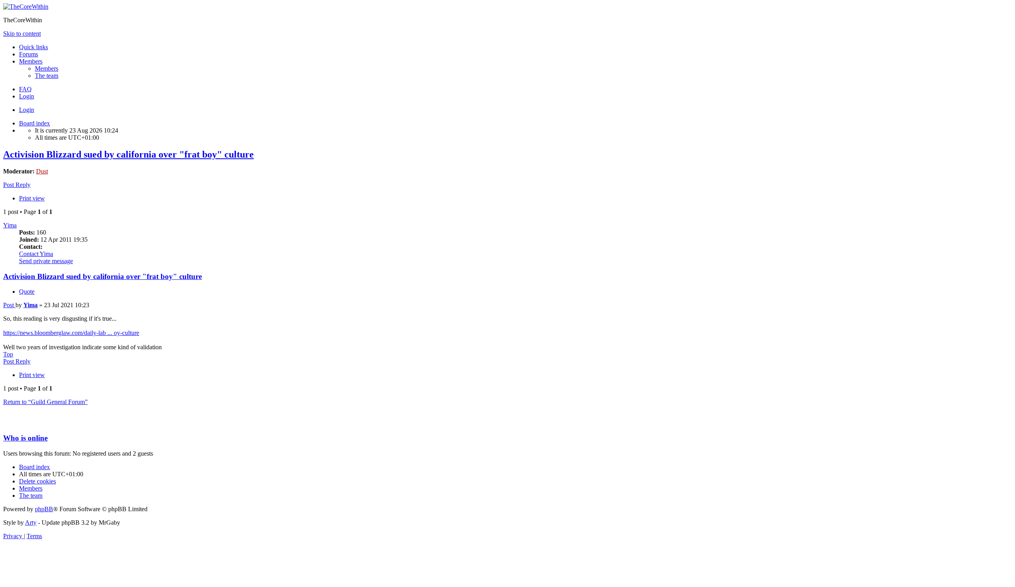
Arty (30, 522)
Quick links (33, 47)
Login (26, 109)
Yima (10, 225)
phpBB (44, 509)
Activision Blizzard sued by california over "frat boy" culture (128, 154)
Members (30, 61)
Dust (42, 171)
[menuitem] (46, 68)
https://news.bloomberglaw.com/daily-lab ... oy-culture (71, 332)
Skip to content (22, 33)
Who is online (25, 438)
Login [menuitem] (26, 96)
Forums (28, 54)
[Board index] (25, 6)
